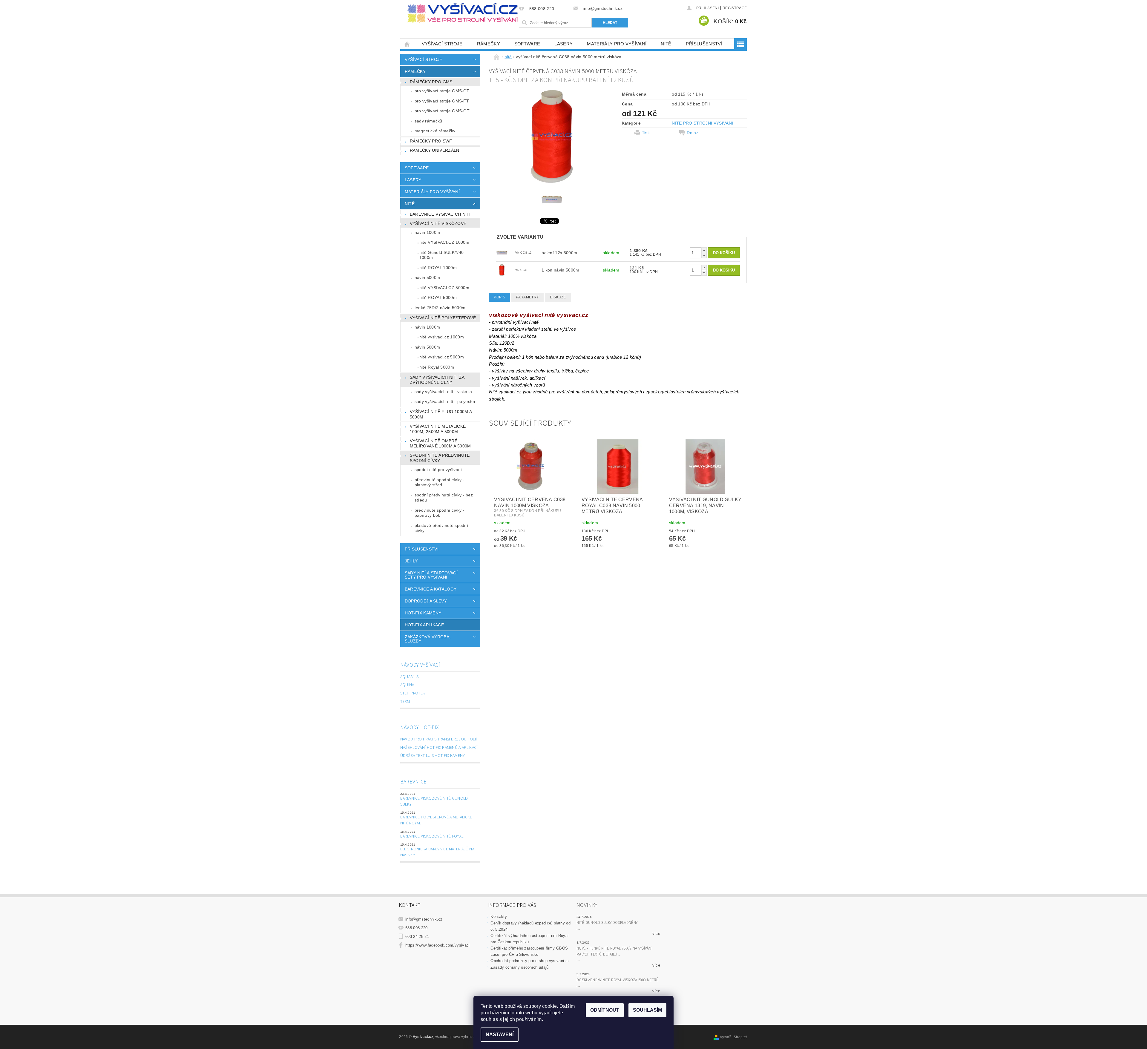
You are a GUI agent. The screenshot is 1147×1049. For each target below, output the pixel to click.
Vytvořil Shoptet (733, 1037)
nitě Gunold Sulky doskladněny (606, 922)
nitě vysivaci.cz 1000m (441, 337)
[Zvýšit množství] (704, 250)
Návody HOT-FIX (419, 727)
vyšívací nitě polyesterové (443, 317)
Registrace (735, 8)
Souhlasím (647, 1010)
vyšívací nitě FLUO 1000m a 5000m (441, 414)
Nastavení (499, 1034)
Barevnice (413, 782)
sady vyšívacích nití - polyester (445, 401)
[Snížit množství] (704, 255)
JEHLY (411, 561)
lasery (563, 43)
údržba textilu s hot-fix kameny (432, 756)
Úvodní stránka (407, 44)
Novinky (586, 905)
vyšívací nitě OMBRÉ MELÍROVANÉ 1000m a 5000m (440, 443)
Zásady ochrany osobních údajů (519, 967)
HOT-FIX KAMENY (423, 613)
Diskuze (558, 297)
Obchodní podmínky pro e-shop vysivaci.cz (530, 960)
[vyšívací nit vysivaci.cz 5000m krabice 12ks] (502, 252)
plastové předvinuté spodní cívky (441, 528)
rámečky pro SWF (431, 141)
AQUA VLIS (409, 677)
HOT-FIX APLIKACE (424, 624)
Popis (499, 297)
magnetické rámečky (435, 130)
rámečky (488, 43)
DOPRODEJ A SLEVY (426, 601)
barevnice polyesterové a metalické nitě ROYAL (436, 820)
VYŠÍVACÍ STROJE (442, 43)
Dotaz (692, 132)
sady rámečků (428, 121)
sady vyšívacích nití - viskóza (443, 391)
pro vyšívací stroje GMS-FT (442, 101)
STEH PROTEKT (413, 693)
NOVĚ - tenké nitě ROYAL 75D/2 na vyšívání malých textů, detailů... (614, 951)
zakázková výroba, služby (427, 638)
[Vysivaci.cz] (462, 13)
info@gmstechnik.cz (424, 919)
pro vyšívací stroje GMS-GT (442, 110)
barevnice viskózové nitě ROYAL (432, 836)
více (656, 933)
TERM (405, 702)
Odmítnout (604, 1010)
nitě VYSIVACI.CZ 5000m (444, 287)
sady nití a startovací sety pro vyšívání (431, 574)
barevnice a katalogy (430, 589)
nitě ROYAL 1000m (438, 267)
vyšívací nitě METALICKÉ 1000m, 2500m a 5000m (438, 429)
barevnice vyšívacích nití (440, 214)
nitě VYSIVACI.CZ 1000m (444, 242)
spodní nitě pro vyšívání (438, 469)
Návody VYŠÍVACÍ (420, 665)
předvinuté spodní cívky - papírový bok (439, 513)
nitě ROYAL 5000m (438, 297)
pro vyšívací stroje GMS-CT (442, 90)
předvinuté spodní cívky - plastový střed (439, 482)
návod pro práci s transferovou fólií (438, 739)
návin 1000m (427, 232)
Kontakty (498, 916)
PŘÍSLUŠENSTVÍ (704, 43)
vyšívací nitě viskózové (438, 223)
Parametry (527, 297)
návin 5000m (427, 277)
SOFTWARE (527, 43)
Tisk (646, 132)
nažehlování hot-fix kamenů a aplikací (439, 748)
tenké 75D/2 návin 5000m (440, 307)
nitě (666, 43)
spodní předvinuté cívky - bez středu (444, 498)
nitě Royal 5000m (436, 367)
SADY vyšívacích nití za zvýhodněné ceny (437, 380)
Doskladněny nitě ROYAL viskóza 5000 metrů (617, 980)
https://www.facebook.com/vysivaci (437, 945)
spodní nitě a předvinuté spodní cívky (440, 458)
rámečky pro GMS (431, 81)
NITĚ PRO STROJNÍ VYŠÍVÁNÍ (702, 123)
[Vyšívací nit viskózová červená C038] (502, 269)
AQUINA (407, 685)
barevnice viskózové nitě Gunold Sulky (434, 801)
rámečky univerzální (435, 150)
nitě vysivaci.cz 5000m (441, 357)
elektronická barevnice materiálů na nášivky (437, 852)
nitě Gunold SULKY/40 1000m (441, 255)
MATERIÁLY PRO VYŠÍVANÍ (616, 43)
